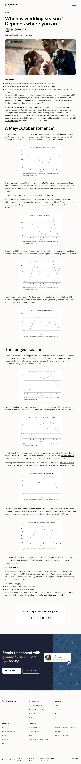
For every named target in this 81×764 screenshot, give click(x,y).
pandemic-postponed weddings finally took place (24, 560)
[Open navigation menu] (74, 5)
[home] (11, 5)
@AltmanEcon (51, 595)
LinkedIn (65, 595)
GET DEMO (31, 671)
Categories (32, 723)
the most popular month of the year (33, 185)
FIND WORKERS (11, 671)
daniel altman (30, 595)
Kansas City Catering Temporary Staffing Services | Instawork (29, 195)
